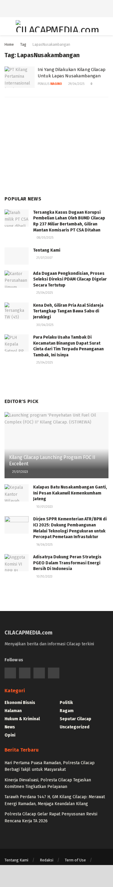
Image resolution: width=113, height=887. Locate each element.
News (10, 727)
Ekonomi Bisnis (20, 702)
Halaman (13, 710)
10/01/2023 (44, 507)
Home (9, 44)
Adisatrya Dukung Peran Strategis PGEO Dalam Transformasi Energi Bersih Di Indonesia (67, 562)
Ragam (67, 710)
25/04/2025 (44, 293)
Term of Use (75, 860)
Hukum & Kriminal (22, 718)
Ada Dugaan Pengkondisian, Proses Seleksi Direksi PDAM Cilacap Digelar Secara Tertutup (70, 279)
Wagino (56, 84)
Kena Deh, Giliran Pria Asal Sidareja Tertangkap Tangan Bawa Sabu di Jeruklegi (68, 311)
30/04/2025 (44, 325)
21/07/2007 (44, 258)
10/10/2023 (44, 576)
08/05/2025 (44, 238)
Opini (10, 735)
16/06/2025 (44, 545)
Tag (23, 44)
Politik (66, 702)
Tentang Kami (46, 250)
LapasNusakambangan (51, 44)
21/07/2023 (19, 472)
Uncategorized (74, 727)
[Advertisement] (56, 7)
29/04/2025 (75, 84)
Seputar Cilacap (75, 718)
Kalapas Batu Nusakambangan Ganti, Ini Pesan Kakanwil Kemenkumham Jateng (70, 493)
